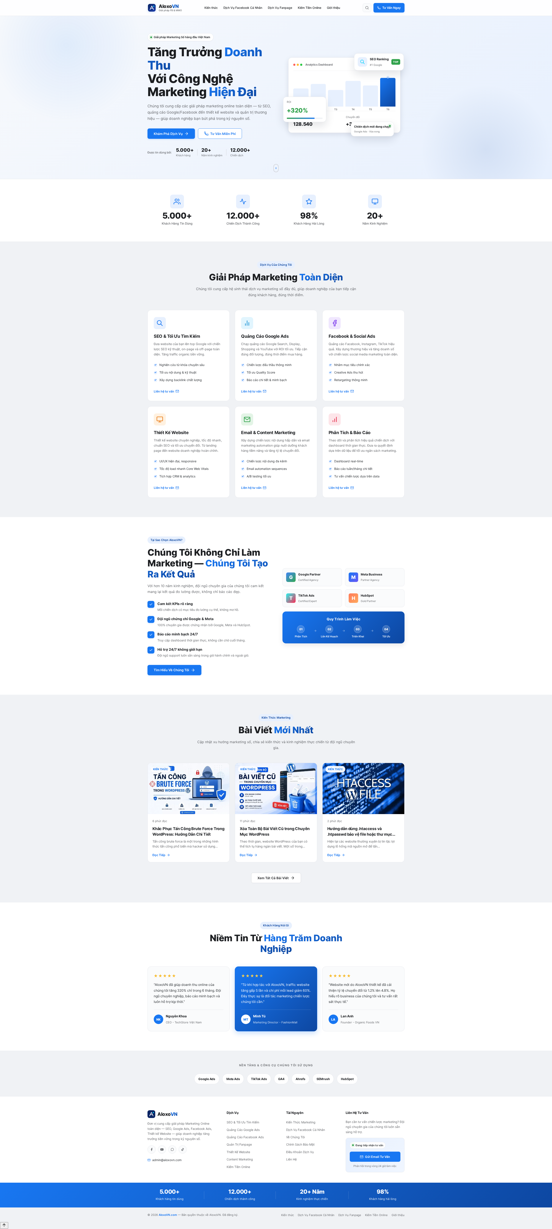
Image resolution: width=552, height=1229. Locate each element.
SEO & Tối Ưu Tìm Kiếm (243, 1122)
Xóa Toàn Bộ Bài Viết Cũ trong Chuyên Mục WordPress (275, 831)
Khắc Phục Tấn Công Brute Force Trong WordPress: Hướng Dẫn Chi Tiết (188, 831)
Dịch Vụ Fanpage (280, 7)
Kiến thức (211, 7)
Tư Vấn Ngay (391, 7)
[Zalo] (172, 1149)
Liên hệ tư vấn (164, 391)
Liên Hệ (291, 1159)
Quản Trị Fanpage (239, 1144)
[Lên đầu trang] (4, 1225)
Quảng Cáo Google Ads (243, 1130)
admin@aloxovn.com (167, 1160)
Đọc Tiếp (158, 855)
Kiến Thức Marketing (300, 1122)
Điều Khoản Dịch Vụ (300, 1152)
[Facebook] (151, 1149)
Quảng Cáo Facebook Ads (245, 1137)
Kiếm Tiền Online (309, 7)
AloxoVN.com (168, 1214)
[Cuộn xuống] (276, 168)
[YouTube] (162, 1149)
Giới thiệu (333, 7)
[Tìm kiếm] (367, 7)
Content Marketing (240, 1159)
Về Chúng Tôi (295, 1137)
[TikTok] (183, 1149)
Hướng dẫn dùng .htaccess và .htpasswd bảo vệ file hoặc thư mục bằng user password (359, 831)
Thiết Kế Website (238, 1152)
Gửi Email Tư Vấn (377, 1157)
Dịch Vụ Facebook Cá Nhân (242, 7)
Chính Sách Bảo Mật (300, 1144)
